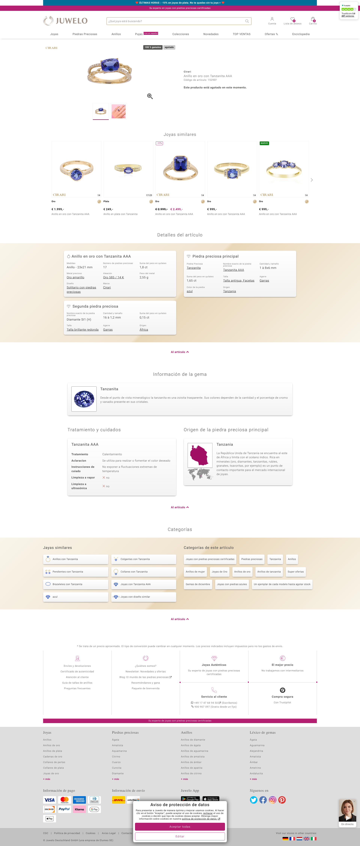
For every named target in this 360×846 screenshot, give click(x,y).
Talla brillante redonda (83, 329)
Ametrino (255, 768)
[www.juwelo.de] (285, 838)
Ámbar (254, 762)
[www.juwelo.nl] (299, 838)
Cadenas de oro (52, 757)
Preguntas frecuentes (77, 688)
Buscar (247, 21)
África (144, 329)
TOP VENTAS (241, 34)
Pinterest (282, 800)
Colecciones (180, 34)
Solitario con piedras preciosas (81, 289)
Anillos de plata (52, 751)
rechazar (208, 813)
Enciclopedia (301, 34)
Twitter (253, 800)
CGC (45, 833)
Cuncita (117, 768)
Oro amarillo (75, 277)
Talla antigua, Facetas (238, 280)
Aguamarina (257, 745)
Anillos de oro (242, 572)
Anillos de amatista (193, 757)
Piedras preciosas (251, 559)
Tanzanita (194, 268)
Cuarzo (116, 762)
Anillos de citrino (191, 773)
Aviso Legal (108, 833)
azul (190, 291)
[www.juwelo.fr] (292, 838)
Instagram (272, 800)
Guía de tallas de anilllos (77, 683)
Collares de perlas (54, 762)
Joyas (54, 34)
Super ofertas (296, 572)
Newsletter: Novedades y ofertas (146, 671)
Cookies (90, 833)
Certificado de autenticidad (77, 671)
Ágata (115, 740)
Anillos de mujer (195, 572)
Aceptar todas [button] (180, 827)
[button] (272, 21)
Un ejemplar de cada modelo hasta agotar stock (282, 584)
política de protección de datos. (199, 819)
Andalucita (256, 773)
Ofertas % (271, 34)
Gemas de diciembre (198, 584)
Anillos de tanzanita (269, 572)
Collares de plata (53, 768)
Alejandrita (256, 751)
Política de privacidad (67, 833)
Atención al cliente (77, 677)
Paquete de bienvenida (146, 688)
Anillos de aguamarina (194, 751)
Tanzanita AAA (233, 270)
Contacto (127, 833)
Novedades (211, 34)
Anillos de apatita (191, 768)
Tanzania (229, 291)
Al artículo (178, 352)
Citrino (116, 757)
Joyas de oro (51, 773)
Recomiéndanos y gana (145, 683)
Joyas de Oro (219, 572)
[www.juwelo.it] (313, 838)
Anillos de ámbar (191, 762)
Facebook (263, 800)
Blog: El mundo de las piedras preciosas (144, 677)
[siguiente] (311, 180)
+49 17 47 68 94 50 (206, 703)
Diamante (118, 773)
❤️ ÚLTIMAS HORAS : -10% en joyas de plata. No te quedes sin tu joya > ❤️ (180, 2)
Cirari (107, 287)
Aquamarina (119, 751)
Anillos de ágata (191, 745)
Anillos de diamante (193, 740)
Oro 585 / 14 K (113, 277)
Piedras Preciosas (85, 34)
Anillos (116, 34)
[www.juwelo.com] (306, 838)
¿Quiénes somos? (146, 666)
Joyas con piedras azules (232, 584)
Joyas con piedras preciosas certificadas (210, 559)
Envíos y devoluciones (77, 666)
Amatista (117, 745)
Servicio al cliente (214, 697)
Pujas (146, 34)
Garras (264, 280)
